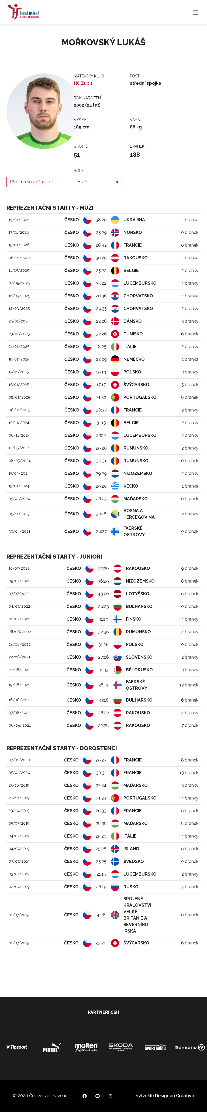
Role (79, 170)
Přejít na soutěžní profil (32, 181)
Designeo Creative (174, 1095)
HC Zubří (83, 83)
